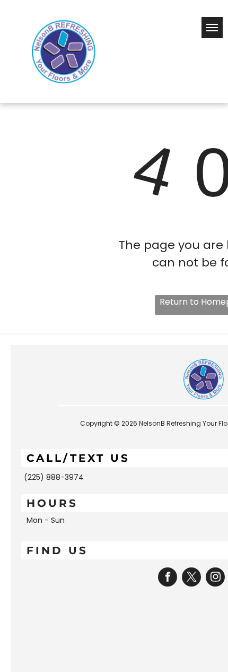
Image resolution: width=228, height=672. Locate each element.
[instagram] (215, 578)
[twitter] (191, 578)
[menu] (212, 27)
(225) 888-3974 (54, 477)
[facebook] (167, 578)
